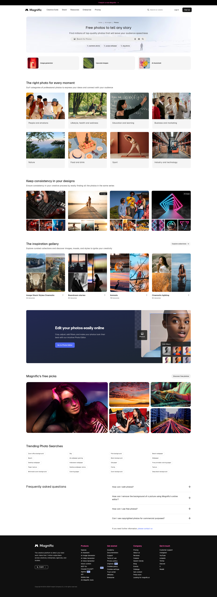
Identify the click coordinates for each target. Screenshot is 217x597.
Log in (176, 10)
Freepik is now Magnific (107, 3)
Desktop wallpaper (34, 463)
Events (135, 566)
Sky (71, 454)
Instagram (163, 553)
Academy (110, 550)
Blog (135, 564)
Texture (154, 467)
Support (110, 555)
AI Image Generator (88, 555)
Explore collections (179, 244)
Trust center (111, 572)
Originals (112, 564)
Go (31, 428)
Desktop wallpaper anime (78, 467)
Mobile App (85, 577)
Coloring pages (74, 472)
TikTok (162, 561)
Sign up (187, 10)
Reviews (136, 555)
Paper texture (32, 467)
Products (85, 546)
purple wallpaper (111, 46)
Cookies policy (112, 566)
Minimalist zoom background (37, 472)
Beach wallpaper (157, 454)
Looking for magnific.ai (141, 577)
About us (136, 553)
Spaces (83, 550)
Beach (30, 458)
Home (100, 22)
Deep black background (159, 472)
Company (137, 546)
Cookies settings (113, 569)
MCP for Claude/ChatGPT (92, 567)
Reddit (162, 569)
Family (113, 467)
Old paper (114, 463)
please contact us (145, 528)
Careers (136, 558)
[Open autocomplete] (74, 39)
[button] (41, 567)
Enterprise (110, 577)
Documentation (112, 553)
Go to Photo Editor (64, 345)
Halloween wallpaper (76, 463)
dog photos (126, 46)
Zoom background (116, 472)
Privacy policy (112, 561)
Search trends (138, 561)
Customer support (166, 550)
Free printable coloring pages (161, 463)
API (82, 574)
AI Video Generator (88, 558)
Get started (112, 546)
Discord (162, 564)
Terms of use (112, 558)
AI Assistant (85, 553)
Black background (116, 458)
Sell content (137, 572)
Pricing (98, 10)
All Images (108, 22)
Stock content (86, 564)
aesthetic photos (94, 46)
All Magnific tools (87, 580)
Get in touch (165, 546)
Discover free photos (181, 376)
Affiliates (110, 575)
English (41, 567)
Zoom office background (36, 454)
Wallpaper (155, 458)
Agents (85, 572)
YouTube (163, 555)
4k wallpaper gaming (76, 458)
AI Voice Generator (87, 561)
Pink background (116, 454)
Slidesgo (136, 569)
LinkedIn (163, 558)
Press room (137, 575)
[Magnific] (44, 546)
